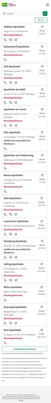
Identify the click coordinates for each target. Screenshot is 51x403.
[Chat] (10, 39)
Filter (42, 20)
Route (42, 30)
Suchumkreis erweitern (25, 349)
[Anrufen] (5, 39)
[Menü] (47, 4)
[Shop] (15, 39)
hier (22, 400)
